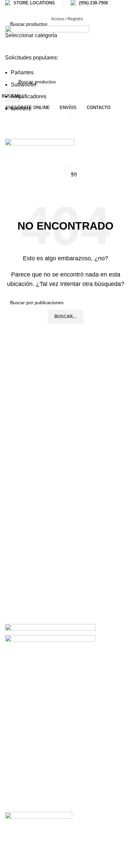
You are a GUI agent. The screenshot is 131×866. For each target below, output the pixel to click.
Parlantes (22, 72)
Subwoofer (24, 84)
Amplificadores (28, 96)
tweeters (21, 108)
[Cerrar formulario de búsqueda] (8, 8)
